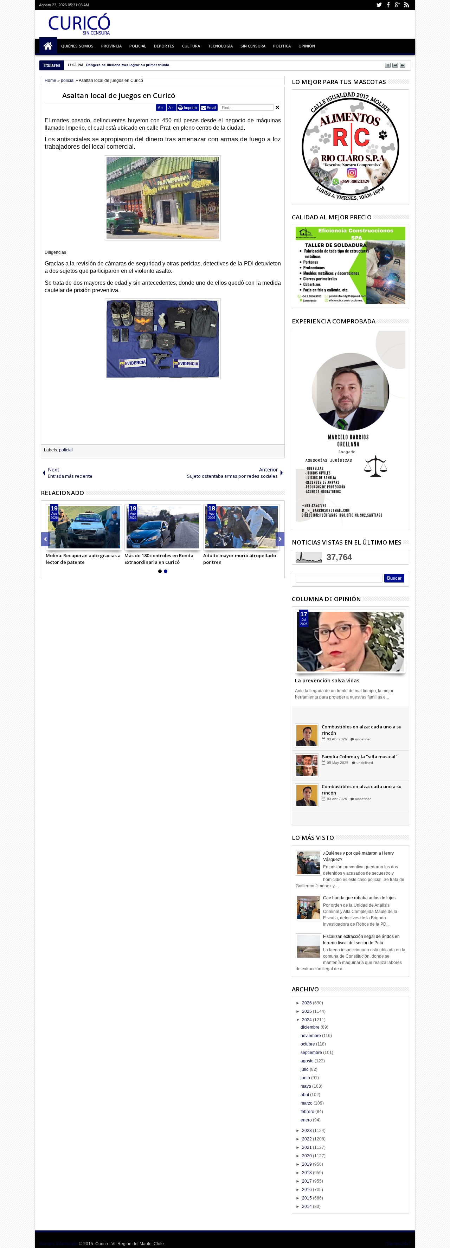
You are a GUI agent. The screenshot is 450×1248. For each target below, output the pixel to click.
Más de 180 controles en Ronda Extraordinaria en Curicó (158, 558)
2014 (307, 1206)
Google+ (397, 5)
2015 (307, 1198)
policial (66, 450)
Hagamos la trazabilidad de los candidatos (357, 716)
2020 (307, 1155)
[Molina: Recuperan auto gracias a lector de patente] (84, 527)
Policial (137, 46)
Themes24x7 (398, 1243)
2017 (307, 1181)
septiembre (312, 1052)
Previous (280, 539)
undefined (363, 725)
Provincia (111, 46)
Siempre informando (58, 1243)
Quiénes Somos (77, 46)
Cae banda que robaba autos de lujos (359, 897)
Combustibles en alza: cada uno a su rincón (361, 746)
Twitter (379, 5)
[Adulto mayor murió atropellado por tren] (241, 527)
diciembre (311, 1027)
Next (45, 539)
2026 (307, 1003)
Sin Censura (252, 46)
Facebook (388, 5)
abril (305, 1094)
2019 (307, 1164)
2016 (307, 1189)
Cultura (191, 46)
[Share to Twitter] (59, 544)
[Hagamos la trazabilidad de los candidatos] (306, 721)
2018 (307, 1172)
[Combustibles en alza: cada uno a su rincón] (306, 751)
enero (307, 1120)
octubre (308, 1044)
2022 (307, 1139)
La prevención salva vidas (327, 680)
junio (306, 1077)
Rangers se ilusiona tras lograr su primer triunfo (127, 65)
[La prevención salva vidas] (350, 641)
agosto (308, 1061)
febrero (308, 1111)
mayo (306, 1086)
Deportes (164, 46)
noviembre (311, 1035)
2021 (307, 1147)
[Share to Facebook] (51, 544)
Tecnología (220, 46)
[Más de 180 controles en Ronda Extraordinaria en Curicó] (163, 527)
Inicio (48, 46)
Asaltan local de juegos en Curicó (118, 95)
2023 (307, 1130)
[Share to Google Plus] (66, 544)
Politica (282, 46)
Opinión (306, 46)
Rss (406, 5)
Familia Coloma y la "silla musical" (360, 773)
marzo (307, 1103)
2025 (307, 1011)
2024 (307, 1019)
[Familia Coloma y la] (306, 781)
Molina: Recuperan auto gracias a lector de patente (83, 558)
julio (305, 1069)
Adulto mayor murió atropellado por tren (239, 558)
